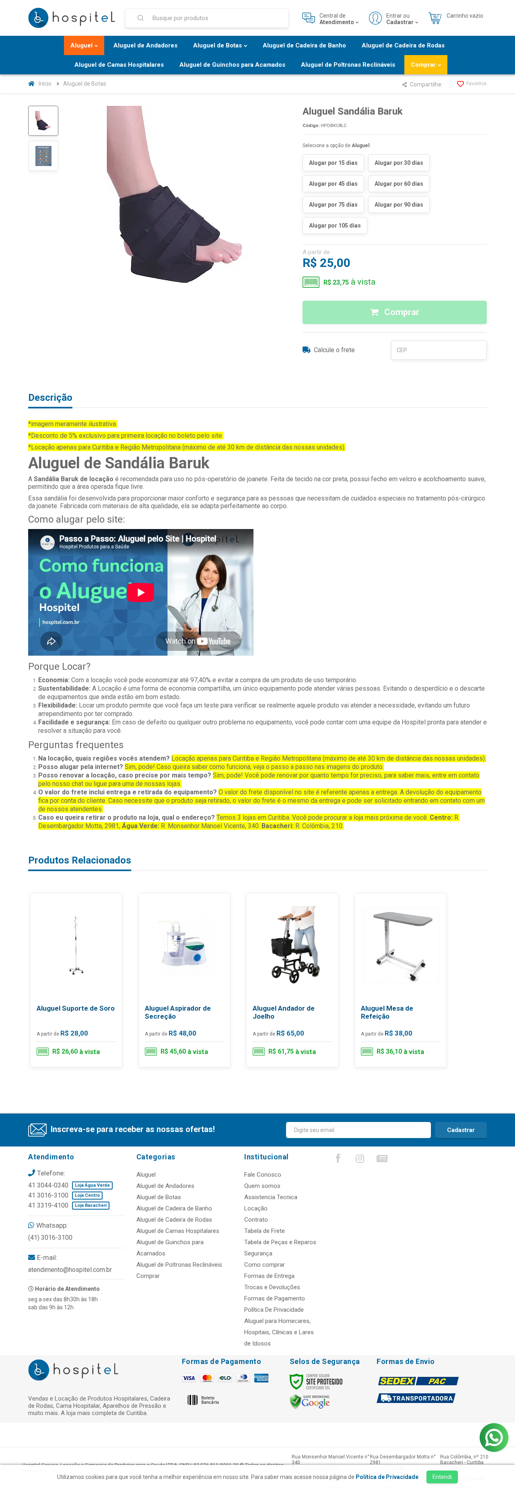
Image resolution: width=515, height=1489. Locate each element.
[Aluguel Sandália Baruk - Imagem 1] (43, 121)
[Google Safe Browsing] (310, 1401)
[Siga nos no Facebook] (338, 1160)
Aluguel (146, 1174)
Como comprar (264, 1264)
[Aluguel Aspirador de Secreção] (184, 980)
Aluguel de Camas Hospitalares (177, 1231)
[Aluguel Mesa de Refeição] (400, 980)
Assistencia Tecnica (270, 1197)
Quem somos (262, 1186)
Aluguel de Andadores (165, 1186)
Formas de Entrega (269, 1276)
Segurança (258, 1253)
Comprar (400, 312)
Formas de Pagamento (274, 1298)
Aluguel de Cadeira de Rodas (174, 1219)
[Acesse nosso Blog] (382, 1160)
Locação (256, 1208)
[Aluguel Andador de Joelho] (292, 980)
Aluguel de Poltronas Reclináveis (179, 1264)
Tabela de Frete (264, 1231)
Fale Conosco (262, 1174)
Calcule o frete (334, 350)
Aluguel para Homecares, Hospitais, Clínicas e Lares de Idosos (279, 1332)
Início (45, 83)
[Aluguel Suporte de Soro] (76, 980)
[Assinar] (461, 1130)
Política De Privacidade (274, 1309)
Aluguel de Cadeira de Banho (174, 1208)
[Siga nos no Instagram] (360, 1160)
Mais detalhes (81, 1033)
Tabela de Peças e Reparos (280, 1242)
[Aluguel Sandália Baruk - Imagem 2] (43, 156)
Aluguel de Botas (84, 83)
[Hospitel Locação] (71, 18)
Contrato (256, 1219)
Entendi (442, 1477)
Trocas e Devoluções (272, 1287)
